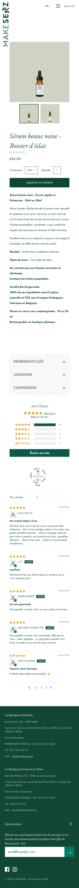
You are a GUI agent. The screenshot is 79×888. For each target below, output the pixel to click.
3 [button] (41, 688)
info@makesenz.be (22, 756)
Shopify (44, 879)
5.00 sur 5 (49, 413)
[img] (17, 508)
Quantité (46, 170)
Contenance (16, 170)
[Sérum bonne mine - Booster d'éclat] (29, 113)
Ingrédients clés (28, 361)
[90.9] (38, 475)
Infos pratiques (13, 824)
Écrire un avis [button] (39, 453)
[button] (48, 6)
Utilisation (23, 374)
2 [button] (35, 688)
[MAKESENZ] (5, 24)
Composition (25, 387)
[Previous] (19, 72)
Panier (69, 6)
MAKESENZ (20, 879)
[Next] (60, 72)
